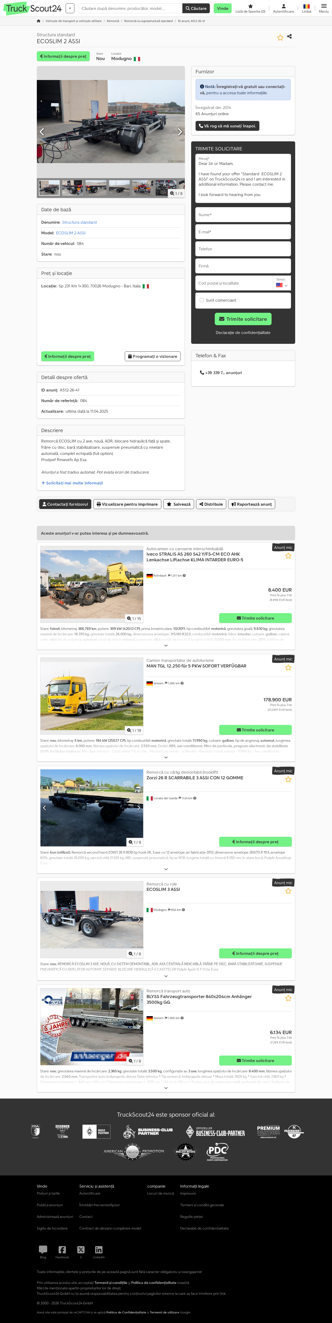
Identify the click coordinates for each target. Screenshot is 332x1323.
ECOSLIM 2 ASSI (71, 232)
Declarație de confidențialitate (243, 332)
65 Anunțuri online (212, 113)
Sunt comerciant (221, 300)
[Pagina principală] (38, 21)
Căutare (198, 8)
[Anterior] (42, 132)
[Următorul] (179, 132)
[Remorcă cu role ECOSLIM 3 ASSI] (91, 919)
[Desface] (166, 646)
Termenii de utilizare (164, 1312)
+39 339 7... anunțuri (223, 372)
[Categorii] (70, 8)
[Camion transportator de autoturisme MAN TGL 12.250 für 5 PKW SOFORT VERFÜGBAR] (91, 696)
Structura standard (79, 222)
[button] (324, 8)
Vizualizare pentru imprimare (129, 504)
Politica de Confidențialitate (126, 1312)
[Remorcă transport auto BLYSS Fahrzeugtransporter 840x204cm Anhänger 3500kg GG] (91, 1026)
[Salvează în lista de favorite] (280, 37)
